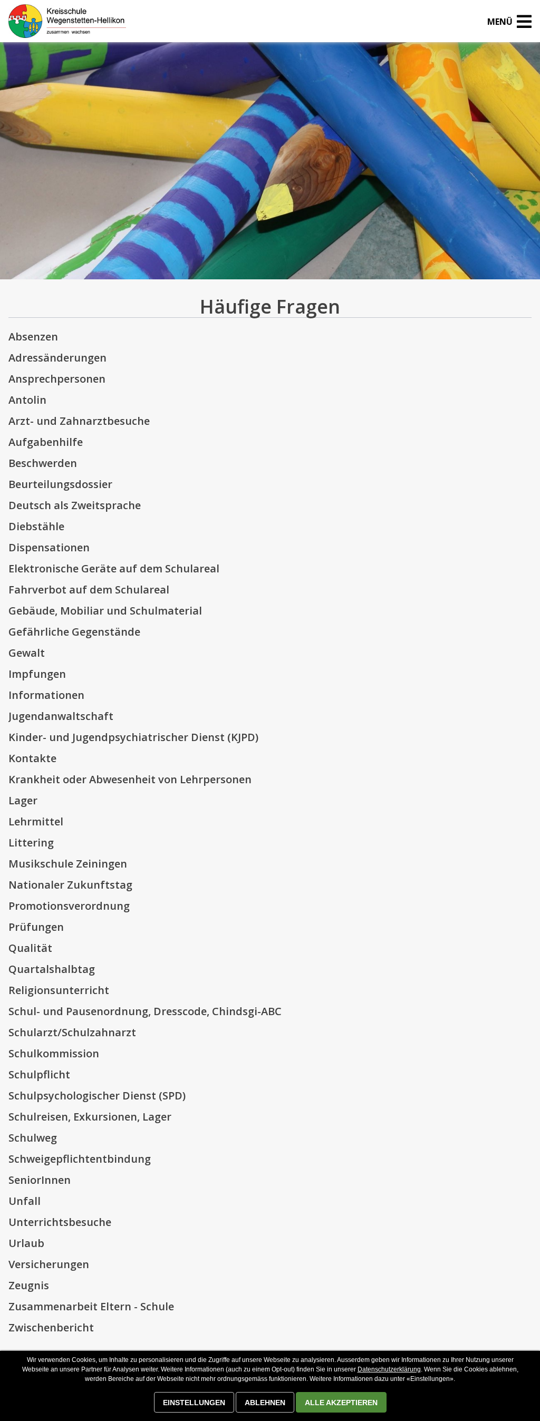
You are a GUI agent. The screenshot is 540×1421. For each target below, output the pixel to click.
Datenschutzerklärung (389, 1369)
